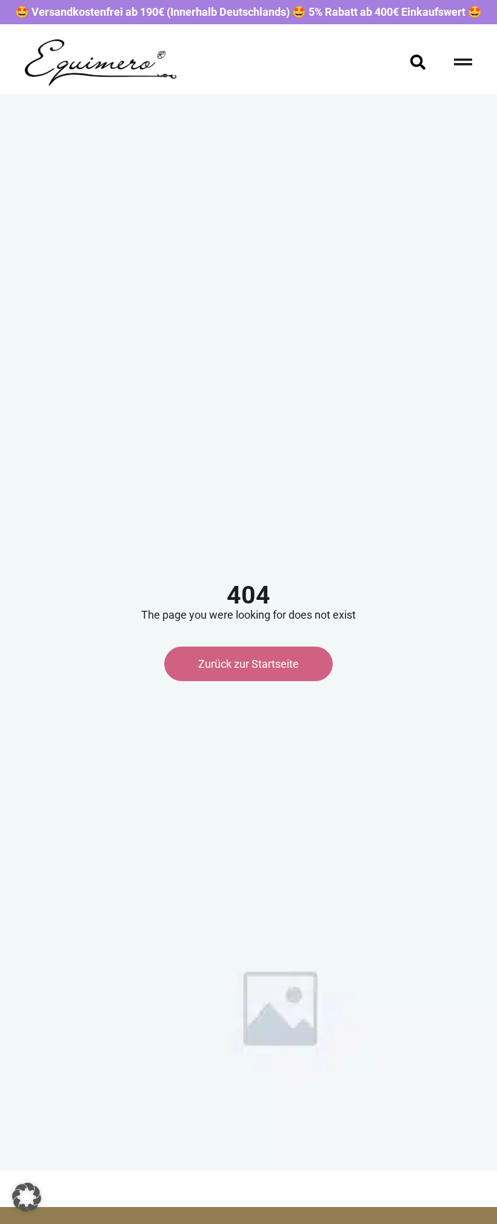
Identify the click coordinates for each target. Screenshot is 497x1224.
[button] (26, 1197)
